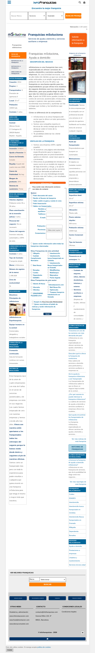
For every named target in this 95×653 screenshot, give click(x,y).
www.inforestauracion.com (19, 616)
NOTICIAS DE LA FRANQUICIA (16, 67)
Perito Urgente (55, 278)
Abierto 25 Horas (39, 284)
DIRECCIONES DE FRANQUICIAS (16, 72)
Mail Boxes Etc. (55, 287)
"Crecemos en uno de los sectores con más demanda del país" (77, 333)
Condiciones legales (69, 611)
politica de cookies (44, 647)
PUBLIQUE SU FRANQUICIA (77, 598)
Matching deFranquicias (77, 448)
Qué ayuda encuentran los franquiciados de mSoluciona (77, 417)
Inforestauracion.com (56, 285)
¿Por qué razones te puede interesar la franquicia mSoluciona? (77, 396)
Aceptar (9, 650)
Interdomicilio (55, 253)
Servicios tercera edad (77, 565)
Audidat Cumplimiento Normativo (36, 258)
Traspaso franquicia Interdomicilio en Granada (56, 294)
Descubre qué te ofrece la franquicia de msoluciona (77, 356)
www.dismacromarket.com (19, 624)
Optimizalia (54, 290)
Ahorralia (36, 287)
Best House (37, 265)
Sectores (32, 16)
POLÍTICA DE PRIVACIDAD (52, 302)
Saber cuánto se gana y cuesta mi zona (47, 201)
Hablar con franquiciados (42, 206)
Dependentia (37, 275)
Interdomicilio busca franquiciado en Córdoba (56, 258)
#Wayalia (36, 253)
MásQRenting (55, 270)
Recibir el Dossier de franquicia (44, 198)
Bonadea (36, 270)
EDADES (36, 278)
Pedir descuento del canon (42, 195)
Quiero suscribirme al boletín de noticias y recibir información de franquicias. (45, 306)
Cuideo (35, 273)
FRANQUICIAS (57, 598)
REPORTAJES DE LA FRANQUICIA (17, 61)
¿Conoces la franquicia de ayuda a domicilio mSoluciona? (77, 462)
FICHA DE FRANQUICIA (15, 55)
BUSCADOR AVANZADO (18, 598)
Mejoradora (54, 275)
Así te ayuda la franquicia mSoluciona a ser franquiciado (77, 376)
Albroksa (36, 290)
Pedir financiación (39, 203)
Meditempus (54, 273)
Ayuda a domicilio (75, 546)
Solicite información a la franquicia (78, 40)
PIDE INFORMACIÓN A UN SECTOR (38, 598)
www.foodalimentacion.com (19, 620)
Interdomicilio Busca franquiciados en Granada (55, 265)
